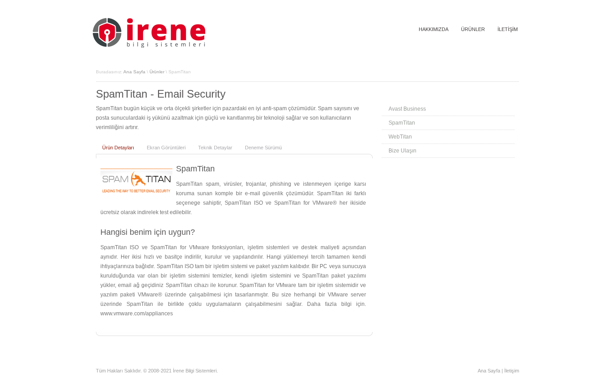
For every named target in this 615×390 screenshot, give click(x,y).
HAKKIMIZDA (433, 29)
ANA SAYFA (393, 29)
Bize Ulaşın (402, 151)
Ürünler (156, 71)
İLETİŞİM (507, 29)
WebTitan (400, 137)
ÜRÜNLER (473, 29)
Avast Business (407, 109)
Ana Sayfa (134, 71)
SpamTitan (402, 123)
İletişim (511, 370)
